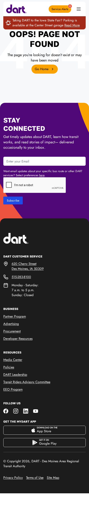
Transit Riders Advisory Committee (26, 382)
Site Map (53, 477)
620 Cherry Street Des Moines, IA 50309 (28, 266)
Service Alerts (61, 8)
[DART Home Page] (22, 238)
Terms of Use (34, 477)
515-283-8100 (21, 277)
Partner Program (14, 316)
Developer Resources (17, 338)
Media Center (12, 359)
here (41, 175)
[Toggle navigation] (79, 9)
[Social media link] (5, 410)
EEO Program (13, 389)
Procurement (12, 331)
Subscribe (13, 200)
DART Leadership (15, 374)
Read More (72, 25)
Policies (8, 367)
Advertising (11, 323)
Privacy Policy (13, 477)
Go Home (42, 69)
